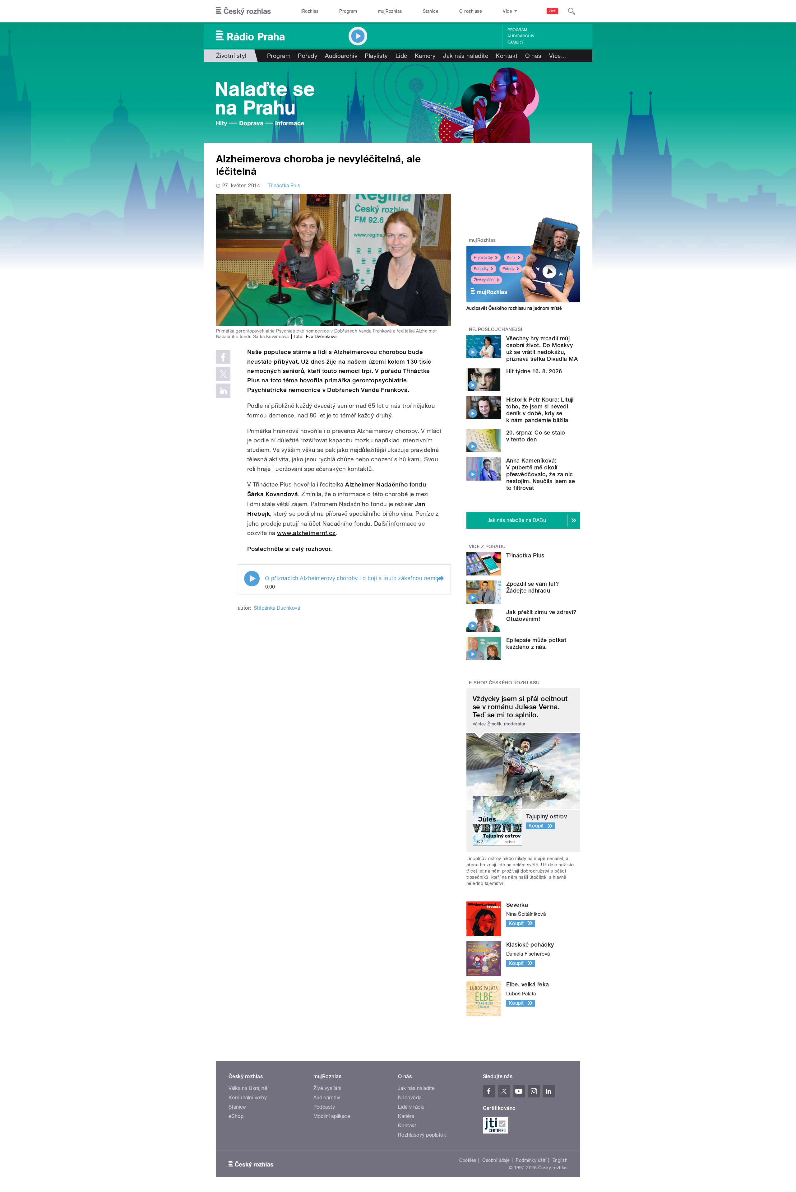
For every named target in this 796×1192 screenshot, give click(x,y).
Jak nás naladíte (465, 55)
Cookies (467, 1160)
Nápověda (410, 1098)
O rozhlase (470, 11)
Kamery (515, 42)
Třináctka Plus (284, 186)
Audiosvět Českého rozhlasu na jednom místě (514, 308)
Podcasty (324, 1107)
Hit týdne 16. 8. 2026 (534, 371)
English (560, 1160)
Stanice (430, 11)
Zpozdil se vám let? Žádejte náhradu (532, 587)
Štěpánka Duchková (277, 608)
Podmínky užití (531, 1160)
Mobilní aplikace (331, 1116)
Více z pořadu (487, 546)
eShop (236, 1116)
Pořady (307, 55)
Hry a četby (483, 257)
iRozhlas (310, 11)
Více (558, 55)
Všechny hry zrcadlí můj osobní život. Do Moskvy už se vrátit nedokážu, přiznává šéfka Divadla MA (542, 348)
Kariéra (406, 1116)
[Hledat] (571, 11)
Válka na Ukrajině (248, 1088)
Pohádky (481, 269)
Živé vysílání (484, 280)
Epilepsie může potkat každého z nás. (536, 643)
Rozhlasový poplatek (422, 1135)
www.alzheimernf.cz (306, 533)
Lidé (401, 55)
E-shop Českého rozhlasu (504, 683)
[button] (440, 579)
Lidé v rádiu (411, 1107)
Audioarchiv (520, 36)
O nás (533, 55)
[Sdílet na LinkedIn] (223, 391)
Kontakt (506, 55)
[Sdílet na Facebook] (223, 357)
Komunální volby (248, 1098)
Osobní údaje (496, 1160)
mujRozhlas (390, 11)
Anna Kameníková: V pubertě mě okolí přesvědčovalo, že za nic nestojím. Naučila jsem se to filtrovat (540, 474)
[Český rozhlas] (243, 11)
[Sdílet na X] (223, 374)
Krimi (511, 257)
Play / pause (252, 578)
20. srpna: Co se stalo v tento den (535, 436)
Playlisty (376, 55)
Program (348, 11)
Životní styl (231, 55)
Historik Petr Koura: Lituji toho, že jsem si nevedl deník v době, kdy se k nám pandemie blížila (540, 409)
